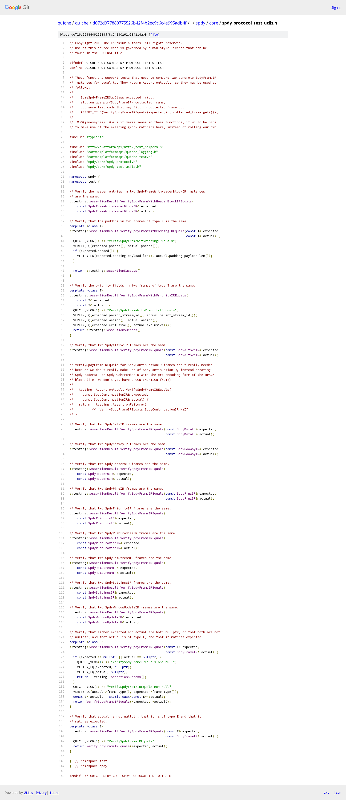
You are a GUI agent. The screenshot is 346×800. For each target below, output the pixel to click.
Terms (54, 792)
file (154, 35)
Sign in (336, 7)
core (213, 23)
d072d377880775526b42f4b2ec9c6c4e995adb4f (140, 23)
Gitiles (28, 792)
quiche (64, 23)
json (337, 792)
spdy (200, 23)
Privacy (41, 792)
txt (326, 792)
